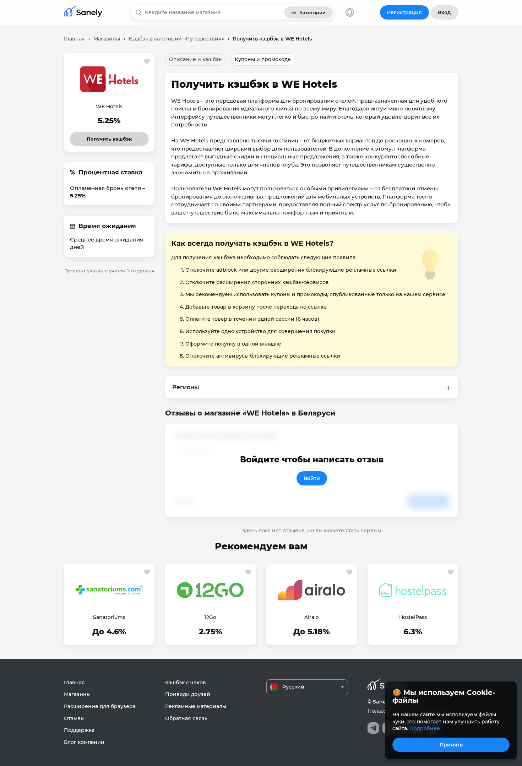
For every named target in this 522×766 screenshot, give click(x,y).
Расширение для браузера (100, 706)
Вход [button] (444, 12)
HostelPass (413, 617)
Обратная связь (186, 718)
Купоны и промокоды (263, 59)
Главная (74, 682)
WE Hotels (109, 106)
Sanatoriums (109, 617)
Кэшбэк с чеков (185, 682)
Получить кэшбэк (109, 137)
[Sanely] (83, 12)
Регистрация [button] (404, 12)
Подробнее (424, 728)
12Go (210, 617)
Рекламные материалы (195, 706)
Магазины (77, 694)
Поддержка (79, 730)
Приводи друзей (187, 694)
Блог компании (84, 742)
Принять (451, 744)
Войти (312, 478)
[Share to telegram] (373, 728)
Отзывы (74, 718)
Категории (312, 12)
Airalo (311, 617)
